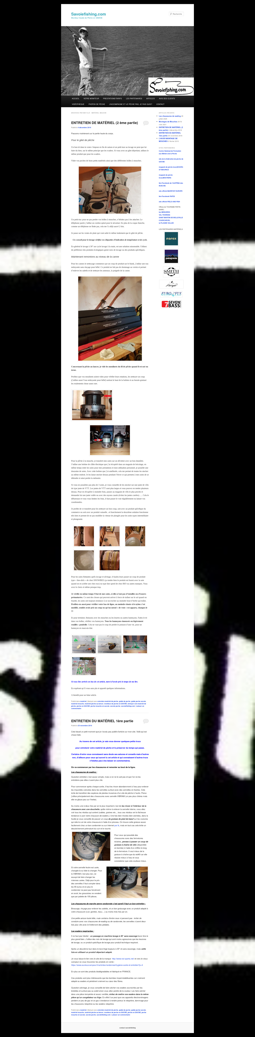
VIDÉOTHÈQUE (78, 104)
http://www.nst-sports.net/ (123, 958)
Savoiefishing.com (88, 14)
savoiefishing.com (128, 706)
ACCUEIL (75, 98)
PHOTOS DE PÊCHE (97, 104)
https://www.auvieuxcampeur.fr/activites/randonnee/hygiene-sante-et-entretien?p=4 (107, 965)
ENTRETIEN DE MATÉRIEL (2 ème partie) (104, 122)
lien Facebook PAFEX (167, 196)
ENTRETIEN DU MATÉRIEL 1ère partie (102, 720)
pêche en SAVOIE (83, 706)
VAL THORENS (164, 215)
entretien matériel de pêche (107, 701)
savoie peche (115, 706)
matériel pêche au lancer (94, 703)
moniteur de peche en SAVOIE (115, 703)
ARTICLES (150, 98)
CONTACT (160, 104)
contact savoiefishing (127, 1028)
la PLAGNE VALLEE (166, 223)
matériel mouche (77, 703)
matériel (83, 701)
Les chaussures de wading (170, 116)
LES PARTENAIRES (134, 98)
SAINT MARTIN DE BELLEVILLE (171, 217)
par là (116, 825)
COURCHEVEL (164, 220)
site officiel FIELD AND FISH (169, 201)
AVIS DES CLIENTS (167, 98)
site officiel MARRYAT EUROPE (170, 191)
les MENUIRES (164, 212)
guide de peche (124, 701)
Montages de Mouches (168, 121)
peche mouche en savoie (100, 706)
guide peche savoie (138, 701)
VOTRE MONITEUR (91, 98)
